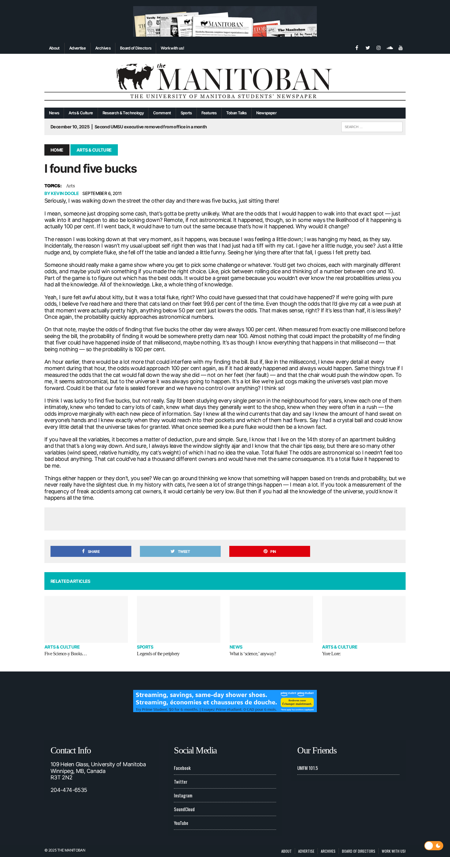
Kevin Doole (65, 193)
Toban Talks (236, 112)
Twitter (180, 781)
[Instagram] (379, 47)
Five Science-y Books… (65, 653)
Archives (103, 48)
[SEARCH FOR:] (372, 126)
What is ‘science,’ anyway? (253, 653)
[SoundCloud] (390, 47)
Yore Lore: (331, 653)
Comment (162, 112)
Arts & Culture (81, 112)
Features (209, 112)
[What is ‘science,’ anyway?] (271, 619)
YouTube (181, 822)
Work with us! (172, 48)
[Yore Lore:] (364, 619)
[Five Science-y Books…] (86, 619)
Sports (186, 112)
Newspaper (266, 112)
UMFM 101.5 (307, 767)
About (54, 48)
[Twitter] (368, 47)
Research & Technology (123, 112)
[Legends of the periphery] (178, 619)
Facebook (182, 767)
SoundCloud (184, 809)
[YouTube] (401, 47)
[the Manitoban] (225, 81)
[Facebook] (357, 47)
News (54, 112)
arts (70, 185)
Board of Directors (135, 48)
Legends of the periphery (158, 653)
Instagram (183, 795)
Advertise (77, 48)
